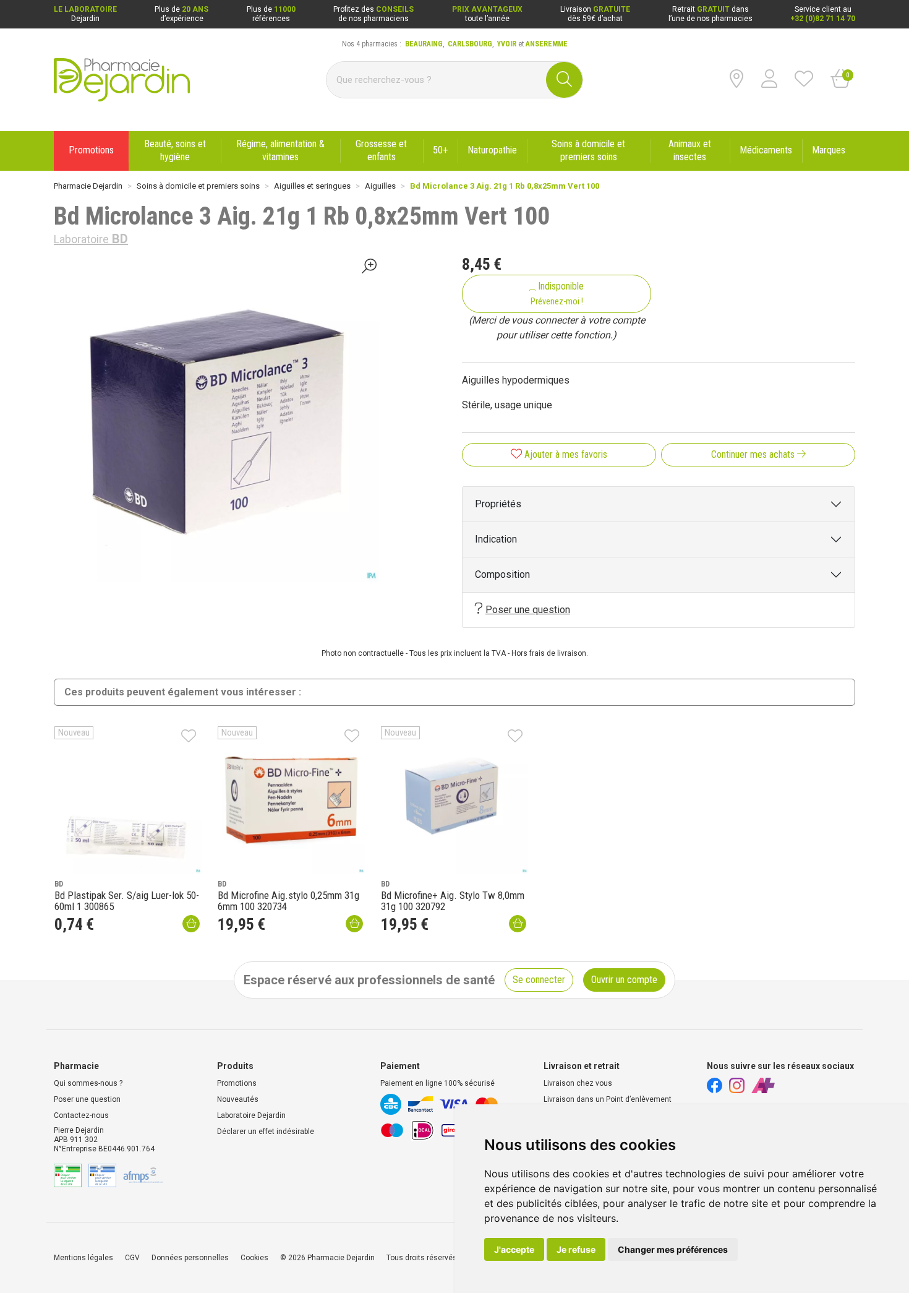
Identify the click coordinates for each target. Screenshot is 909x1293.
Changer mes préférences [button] (673, 1249)
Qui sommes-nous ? (88, 1083)
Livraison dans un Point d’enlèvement (608, 1099)
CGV (132, 1257)
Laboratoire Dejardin (251, 1115)
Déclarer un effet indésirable (265, 1131)
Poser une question (527, 610)
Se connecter (539, 980)
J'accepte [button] (514, 1249)
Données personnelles (190, 1257)
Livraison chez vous (578, 1083)
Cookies (254, 1257)
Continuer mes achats (754, 454)
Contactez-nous (81, 1115)
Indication (496, 539)
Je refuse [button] (576, 1249)
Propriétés (498, 504)
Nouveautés (237, 1099)
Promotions (237, 1083)
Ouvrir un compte (624, 980)
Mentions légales (83, 1257)
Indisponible (557, 293)
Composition (502, 574)
